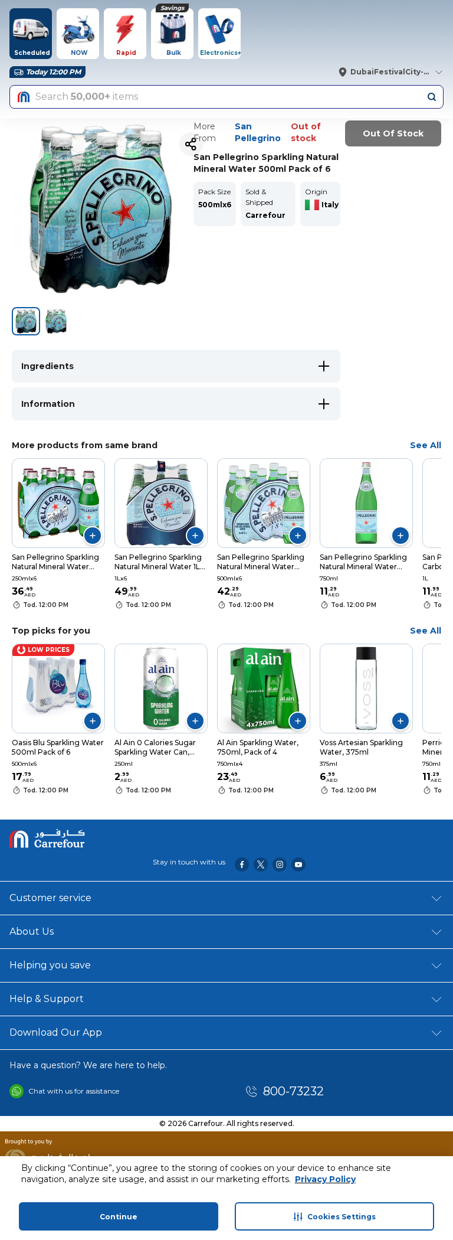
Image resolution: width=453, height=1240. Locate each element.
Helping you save (50, 965)
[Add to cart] (92, 535)
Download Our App (55, 1032)
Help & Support (46, 998)
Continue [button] (118, 1216)
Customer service (50, 897)
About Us (31, 931)
